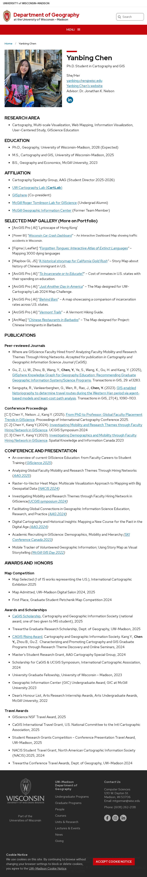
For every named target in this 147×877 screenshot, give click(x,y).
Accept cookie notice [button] (114, 862)
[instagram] (115, 818)
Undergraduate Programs (72, 797)
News (59, 835)
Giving (59, 841)
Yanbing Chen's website (85, 86)
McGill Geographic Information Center (41, 210)
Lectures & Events (67, 828)
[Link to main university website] (25, 804)
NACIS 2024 (48, 488)
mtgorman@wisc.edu (126, 801)
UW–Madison (26, 3)
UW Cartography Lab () (37, 187)
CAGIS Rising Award (27, 636)
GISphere (19, 195)
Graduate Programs (68, 803)
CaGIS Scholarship (26, 616)
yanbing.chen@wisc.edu (84, 80)
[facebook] (107, 818)
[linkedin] (123, 818)
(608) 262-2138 (125, 807)
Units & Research (66, 822)
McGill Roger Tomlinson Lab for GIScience (44, 202)
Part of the (25, 818)
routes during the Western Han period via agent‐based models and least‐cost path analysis (75, 393)
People (60, 809)
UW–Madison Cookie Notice (47, 868)
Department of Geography (46, 14)
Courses (60, 816)
